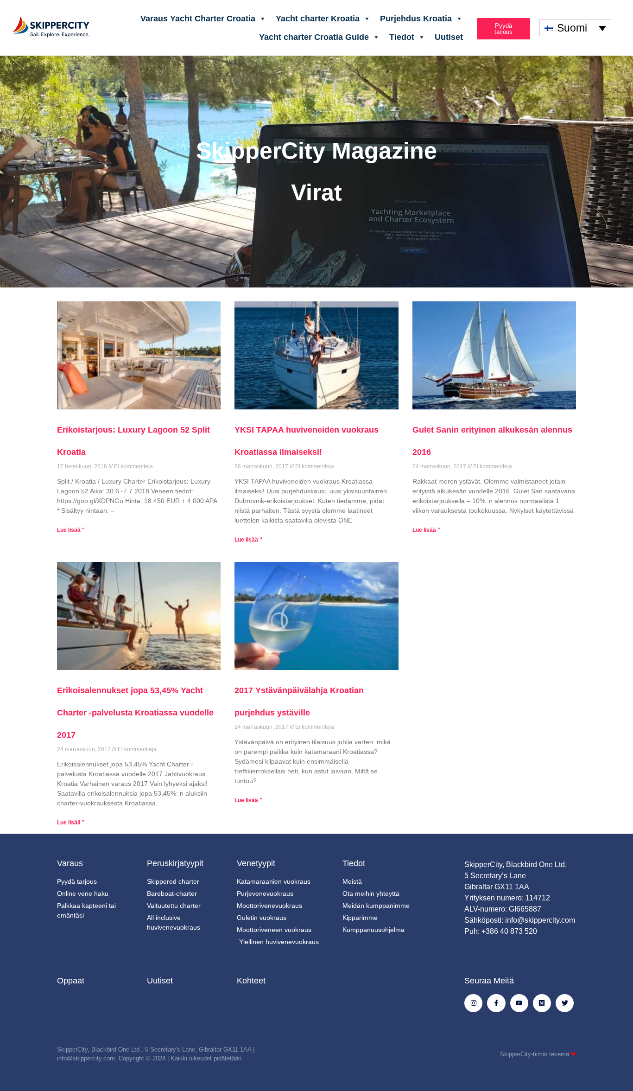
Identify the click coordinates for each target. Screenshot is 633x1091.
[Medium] (542, 1003)
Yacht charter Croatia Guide (314, 37)
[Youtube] (519, 1003)
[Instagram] (473, 1003)
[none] (575, 27)
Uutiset (449, 37)
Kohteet (251, 980)
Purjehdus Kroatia (416, 18)
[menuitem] (575, 27)
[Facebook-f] (496, 1003)
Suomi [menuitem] (572, 28)
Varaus (70, 863)
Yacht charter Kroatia (318, 18)
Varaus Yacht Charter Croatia (197, 18)
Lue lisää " (71, 530)
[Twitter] (565, 1003)
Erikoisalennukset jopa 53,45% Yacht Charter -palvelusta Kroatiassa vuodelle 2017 (135, 713)
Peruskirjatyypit (175, 863)
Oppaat (70, 980)
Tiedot (401, 37)
